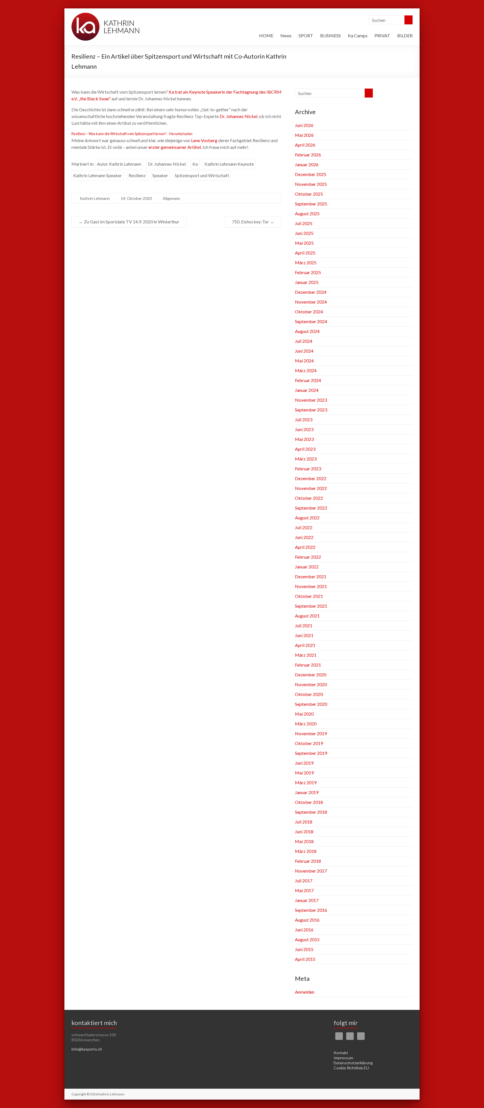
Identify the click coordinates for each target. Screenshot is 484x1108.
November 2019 (311, 733)
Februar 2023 (308, 468)
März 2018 (306, 851)
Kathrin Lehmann (95, 198)
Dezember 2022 (310, 478)
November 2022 (311, 488)
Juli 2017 (303, 880)
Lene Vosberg (204, 140)
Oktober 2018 (309, 802)
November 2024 (311, 301)
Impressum (343, 1057)
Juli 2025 (303, 223)
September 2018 (311, 812)
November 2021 (311, 586)
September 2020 (311, 704)
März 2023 (306, 458)
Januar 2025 (306, 282)
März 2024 (306, 370)
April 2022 (305, 547)
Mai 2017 (304, 890)
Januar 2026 (306, 164)
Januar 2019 (306, 792)
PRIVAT (382, 35)
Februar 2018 (308, 861)
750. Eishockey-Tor (253, 221)
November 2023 (311, 400)
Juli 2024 (303, 341)
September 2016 (311, 910)
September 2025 (311, 203)
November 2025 (311, 184)
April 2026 (305, 144)
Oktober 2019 (309, 743)
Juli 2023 (303, 419)
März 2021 (306, 655)
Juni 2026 (304, 125)
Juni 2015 (304, 949)
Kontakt (341, 1052)
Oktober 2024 (309, 311)
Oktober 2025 (309, 193)
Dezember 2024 (310, 292)
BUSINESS (330, 35)
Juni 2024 (304, 350)
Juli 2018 (303, 821)
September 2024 (311, 321)
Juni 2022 (304, 537)
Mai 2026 (304, 135)
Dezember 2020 (310, 674)
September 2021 (311, 606)
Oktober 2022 (309, 498)
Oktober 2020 (309, 694)
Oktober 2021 (309, 596)
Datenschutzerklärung (353, 1062)
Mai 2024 (304, 360)
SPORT (306, 35)
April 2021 (305, 645)
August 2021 (307, 615)
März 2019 (306, 782)
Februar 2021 (308, 664)
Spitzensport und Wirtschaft (202, 175)
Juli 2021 (303, 625)
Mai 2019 (304, 772)
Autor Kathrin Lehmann (119, 163)
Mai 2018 (304, 841)
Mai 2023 (304, 439)
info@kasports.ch (86, 1049)
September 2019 (311, 753)
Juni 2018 (304, 831)
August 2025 (307, 213)
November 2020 (311, 684)
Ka (195, 163)
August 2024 (307, 331)
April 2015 (305, 959)
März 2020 (306, 723)
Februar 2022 (308, 556)
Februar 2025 (308, 272)
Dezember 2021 (310, 576)
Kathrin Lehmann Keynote (229, 163)
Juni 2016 (304, 929)
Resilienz (137, 175)
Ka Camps (357, 35)
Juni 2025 (304, 233)
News (286, 35)
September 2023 (311, 409)
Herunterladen (180, 133)
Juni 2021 (304, 635)
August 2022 (307, 517)
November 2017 (311, 870)
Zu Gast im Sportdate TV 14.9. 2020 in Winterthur (129, 221)
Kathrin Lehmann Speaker (97, 175)
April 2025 (305, 252)
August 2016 (307, 919)
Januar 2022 (306, 566)
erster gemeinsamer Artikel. (175, 147)
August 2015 (307, 939)
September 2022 (311, 507)
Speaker (160, 175)
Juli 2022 (303, 527)
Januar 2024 (306, 390)
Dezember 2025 (310, 174)
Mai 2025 (304, 243)
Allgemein (171, 198)
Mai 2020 (304, 713)
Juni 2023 (304, 429)
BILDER (405, 35)
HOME (266, 35)
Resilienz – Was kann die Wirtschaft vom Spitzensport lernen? (118, 133)
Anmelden (304, 991)
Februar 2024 (308, 380)
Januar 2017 (306, 900)
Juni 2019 (304, 762)
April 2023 (305, 449)
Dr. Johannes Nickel (238, 116)
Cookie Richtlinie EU (351, 1067)
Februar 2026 (308, 154)
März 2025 (306, 262)
